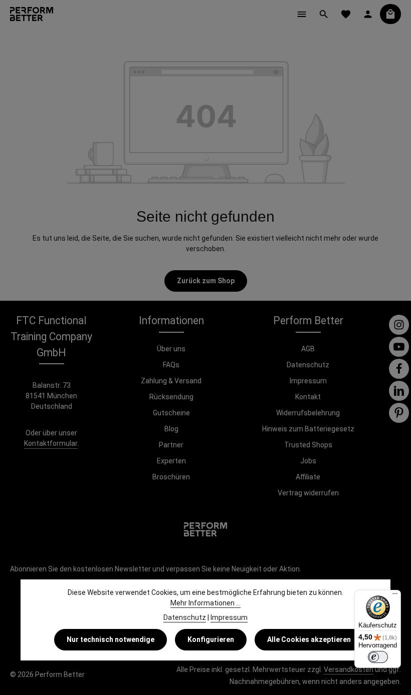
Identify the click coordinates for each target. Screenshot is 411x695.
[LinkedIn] (399, 391)
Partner (171, 445)
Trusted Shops (308, 445)
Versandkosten (348, 669)
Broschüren (171, 477)
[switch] (378, 657)
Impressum (308, 381)
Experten (171, 461)
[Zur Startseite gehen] (31, 14)
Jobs (308, 461)
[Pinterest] (399, 413)
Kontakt (308, 397)
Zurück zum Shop (206, 281)
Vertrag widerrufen (308, 493)
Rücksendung (171, 397)
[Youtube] (399, 347)
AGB (308, 349)
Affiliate (308, 477)
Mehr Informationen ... (205, 603)
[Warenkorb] (390, 14)
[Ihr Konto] (368, 14)
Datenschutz (308, 365)
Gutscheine (171, 413)
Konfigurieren (210, 639)
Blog (171, 429)
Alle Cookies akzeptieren (309, 639)
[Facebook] (399, 369)
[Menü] (302, 14)
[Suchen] (324, 14)
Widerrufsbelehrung (308, 413)
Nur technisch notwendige (110, 639)
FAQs (171, 365)
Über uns (171, 349)
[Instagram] (399, 325)
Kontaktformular (51, 443)
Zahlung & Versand (171, 381)
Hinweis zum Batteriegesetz (308, 429)
